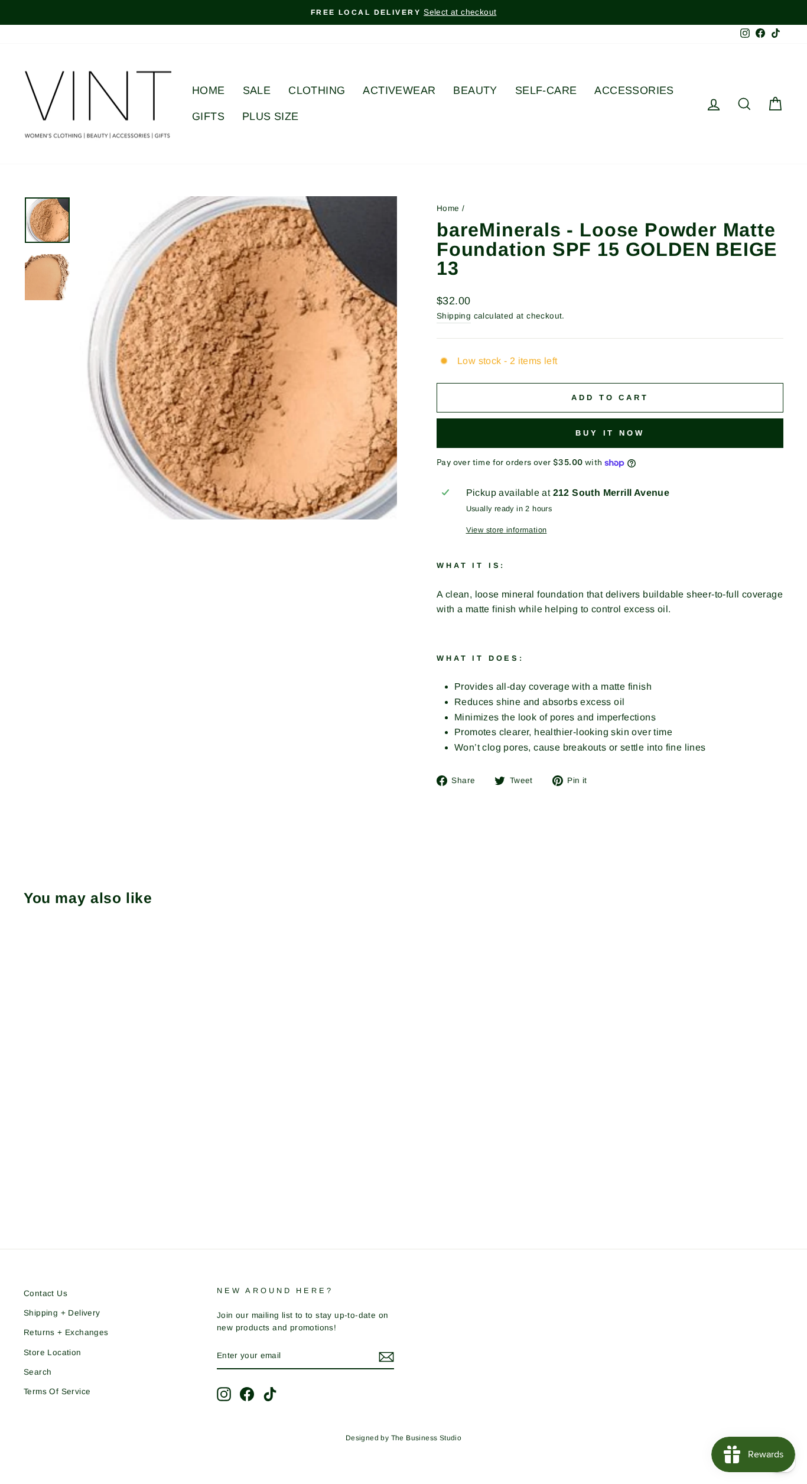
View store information (506, 529)
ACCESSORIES (633, 90)
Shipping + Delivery (62, 1312)
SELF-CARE (546, 90)
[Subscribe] (386, 1356)
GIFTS (208, 116)
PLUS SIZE (270, 116)
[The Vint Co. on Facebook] (247, 1394)
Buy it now (610, 432)
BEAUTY (475, 90)
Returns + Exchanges (66, 1332)
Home (448, 208)
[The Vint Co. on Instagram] (224, 1394)
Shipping (454, 315)
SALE (257, 90)
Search (37, 1372)
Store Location (53, 1352)
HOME (208, 90)
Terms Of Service (57, 1391)
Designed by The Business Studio (403, 1438)
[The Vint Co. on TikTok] (270, 1394)
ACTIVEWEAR (399, 90)
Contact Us (45, 1293)
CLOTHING (316, 90)
